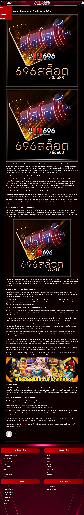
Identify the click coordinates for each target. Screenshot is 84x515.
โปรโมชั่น (57, 3)
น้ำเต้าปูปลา (74, 324)
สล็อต (17, 3)
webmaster (17, 434)
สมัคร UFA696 (51, 487)
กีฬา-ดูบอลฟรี (9, 3)
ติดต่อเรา (74, 3)
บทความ (66, 3)
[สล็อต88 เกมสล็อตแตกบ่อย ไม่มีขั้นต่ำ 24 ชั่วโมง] (42, 51)
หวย (26, 3)
